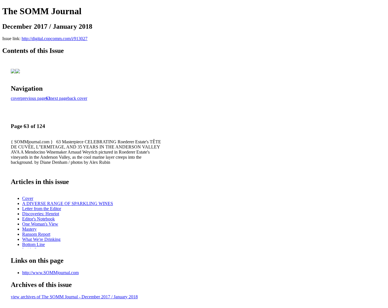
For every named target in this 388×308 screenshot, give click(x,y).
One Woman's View (40, 224)
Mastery (29, 229)
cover (16, 98)
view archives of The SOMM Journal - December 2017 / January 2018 (74, 296)
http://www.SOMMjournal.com (50, 272)
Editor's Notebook (38, 218)
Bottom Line (33, 244)
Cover (27, 198)
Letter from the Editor (41, 208)
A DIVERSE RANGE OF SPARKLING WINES (67, 203)
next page (59, 98)
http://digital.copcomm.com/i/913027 (54, 38)
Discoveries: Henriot (40, 213)
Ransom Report (36, 234)
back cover (77, 98)
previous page (33, 98)
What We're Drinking (41, 239)
